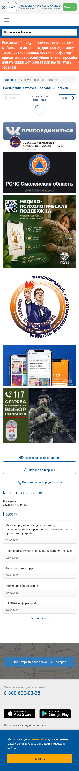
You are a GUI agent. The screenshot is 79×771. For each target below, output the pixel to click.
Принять (39, 758)
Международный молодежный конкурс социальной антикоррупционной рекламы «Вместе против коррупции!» (39, 529)
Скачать (69, 7)
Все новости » (39, 618)
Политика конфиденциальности (25, 725)
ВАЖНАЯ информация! (21, 603)
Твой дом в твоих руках (21, 568)
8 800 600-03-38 (22, 693)
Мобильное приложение (22, 586)
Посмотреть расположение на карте (39, 662)
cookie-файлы (38, 739)
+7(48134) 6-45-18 (15, 505)
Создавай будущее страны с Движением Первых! (39, 551)
